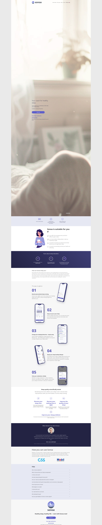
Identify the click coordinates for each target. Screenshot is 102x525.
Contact (64, 2)
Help (61, 2)
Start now (38, 112)
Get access (58, 2)
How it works (54, 2)
